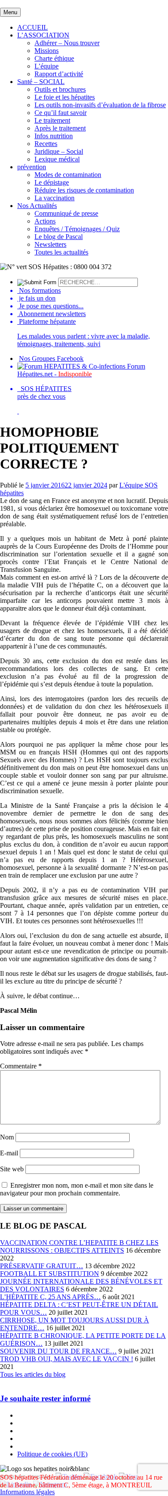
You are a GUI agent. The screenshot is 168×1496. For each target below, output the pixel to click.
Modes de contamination (67, 174)
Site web (12, 1169)
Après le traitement (60, 128)
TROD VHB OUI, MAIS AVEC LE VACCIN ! (66, 1359)
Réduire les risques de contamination (84, 190)
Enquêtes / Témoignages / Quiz (77, 229)
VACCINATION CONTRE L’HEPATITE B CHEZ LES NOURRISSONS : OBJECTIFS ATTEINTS (79, 1246)
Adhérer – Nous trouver (67, 43)
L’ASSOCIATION (43, 35)
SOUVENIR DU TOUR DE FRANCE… (58, 1351)
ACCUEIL (32, 27)
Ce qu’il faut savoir (60, 112)
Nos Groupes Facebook (51, 358)
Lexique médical (57, 159)
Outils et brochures (60, 89)
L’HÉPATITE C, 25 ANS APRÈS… (50, 1296)
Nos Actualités (37, 205)
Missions (46, 50)
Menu (10, 12)
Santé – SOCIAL (41, 81)
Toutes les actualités (61, 252)
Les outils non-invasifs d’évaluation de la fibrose (100, 105)
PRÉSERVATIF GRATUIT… (41, 1265)
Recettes (45, 143)
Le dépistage (51, 182)
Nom (7, 1137)
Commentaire (21, 1066)
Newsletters (50, 244)
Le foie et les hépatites (64, 97)
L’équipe (46, 66)
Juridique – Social (58, 151)
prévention (31, 167)
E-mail (9, 1153)
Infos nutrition (53, 136)
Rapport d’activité (58, 74)
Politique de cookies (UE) (52, 1454)
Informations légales (27, 1492)
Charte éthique (54, 58)
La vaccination (54, 198)
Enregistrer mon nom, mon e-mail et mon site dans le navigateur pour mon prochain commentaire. (76, 1189)
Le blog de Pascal (58, 236)
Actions (45, 221)
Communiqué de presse (66, 213)
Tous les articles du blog (32, 1374)
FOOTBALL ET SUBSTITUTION (49, 1273)
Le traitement (52, 120)
